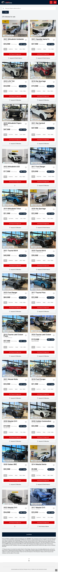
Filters (6, 12)
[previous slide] (3, 28)
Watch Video (23, 35)
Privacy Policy (27, 569)
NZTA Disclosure (43, 569)
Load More (29, 534)
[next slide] (27, 28)
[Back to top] (56, 570)
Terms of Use (35, 569)
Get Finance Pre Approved (15, 54)
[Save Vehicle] (26, 40)
